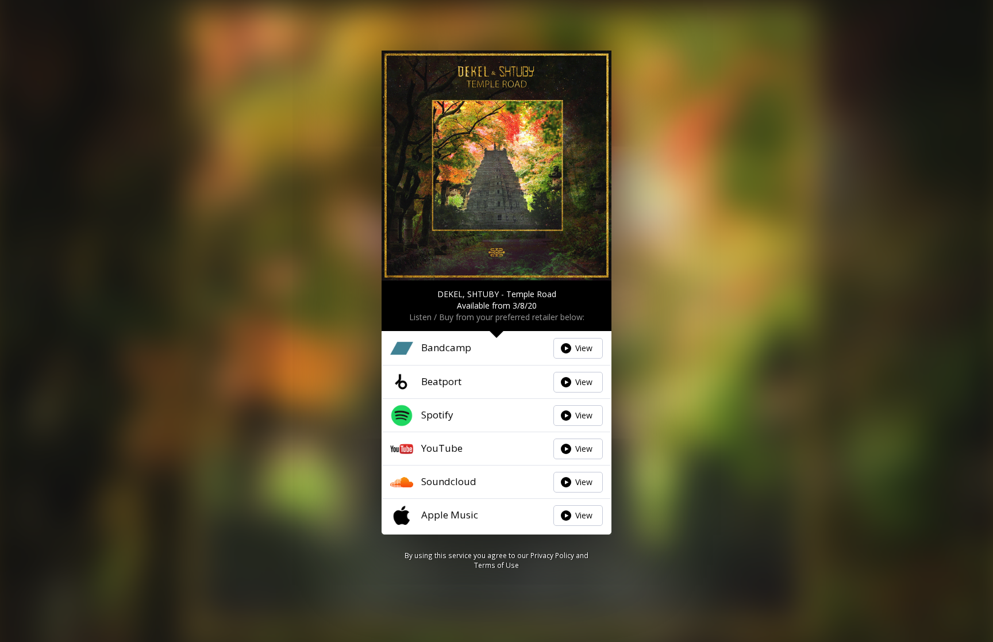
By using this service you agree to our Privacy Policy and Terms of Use (496, 560)
